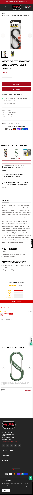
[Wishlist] (25, 7)
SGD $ (16, 469)
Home (3, 13)
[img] (3, 311)
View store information (9, 103)
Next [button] (30, 35)
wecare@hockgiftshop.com (9, 441)
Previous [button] (3, 35)
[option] (16, 35)
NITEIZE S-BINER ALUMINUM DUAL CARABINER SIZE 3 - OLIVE (15, 384)
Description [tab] (5, 200)
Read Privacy (23, 486)
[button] (9, 290)
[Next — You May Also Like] (29, 367)
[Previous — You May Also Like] (3, 367)
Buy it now (16, 89)
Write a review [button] (16, 302)
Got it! (5, 490)
